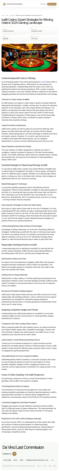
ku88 (43, 82)
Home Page (7, 460)
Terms (50, 465)
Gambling (12, 15)
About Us (39, 465)
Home (3, 15)
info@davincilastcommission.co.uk (37, 460)
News (7, 15)
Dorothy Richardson (8, 31)
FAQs (21, 460)
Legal (54, 465)
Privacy (45, 465)
